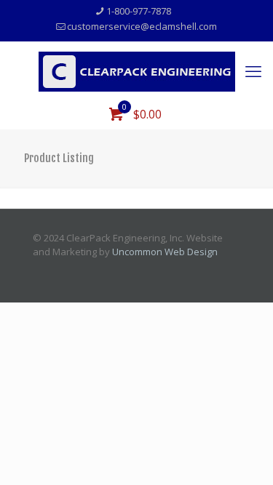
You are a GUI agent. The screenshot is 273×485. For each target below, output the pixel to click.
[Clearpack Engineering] (136, 70)
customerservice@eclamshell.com (142, 26)
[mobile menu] (253, 70)
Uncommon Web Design (165, 251)
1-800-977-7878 (138, 10)
